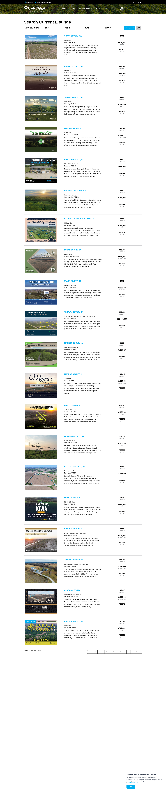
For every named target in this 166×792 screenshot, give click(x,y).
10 (124, 652)
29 (136, 652)
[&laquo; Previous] (88, 652)
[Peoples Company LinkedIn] (138, 2)
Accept (131, 786)
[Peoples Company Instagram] (135, 2)
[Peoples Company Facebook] (130, 2)
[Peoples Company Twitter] (133, 2)
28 (132, 652)
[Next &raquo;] (140, 652)
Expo (105, 8)
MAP (138, 28)
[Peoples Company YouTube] (140, 2)
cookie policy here (133, 782)
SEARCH (130, 28)
